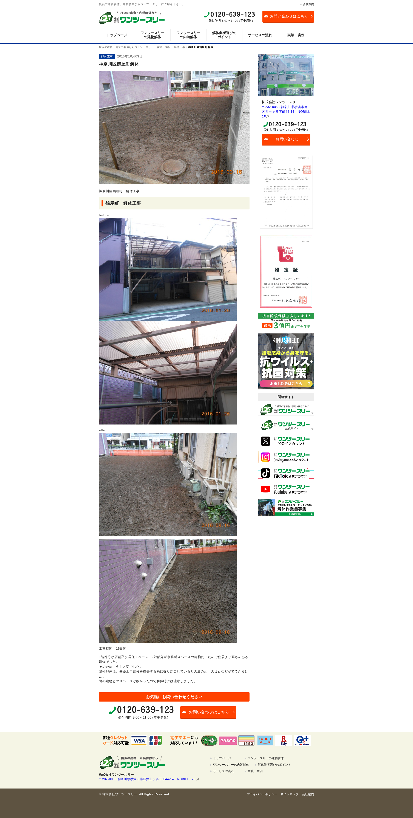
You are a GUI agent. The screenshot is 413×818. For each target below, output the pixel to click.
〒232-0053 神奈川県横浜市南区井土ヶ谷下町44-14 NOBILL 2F (286, 111)
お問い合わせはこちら (289, 16)
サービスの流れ (260, 35)
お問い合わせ (287, 139)
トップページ (116, 35)
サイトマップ (289, 794)
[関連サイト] (286, 409)
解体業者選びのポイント (224, 35)
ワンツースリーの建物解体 (152, 35)
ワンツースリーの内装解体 (188, 35)
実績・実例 (296, 35)
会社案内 (308, 4)
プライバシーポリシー (262, 794)
